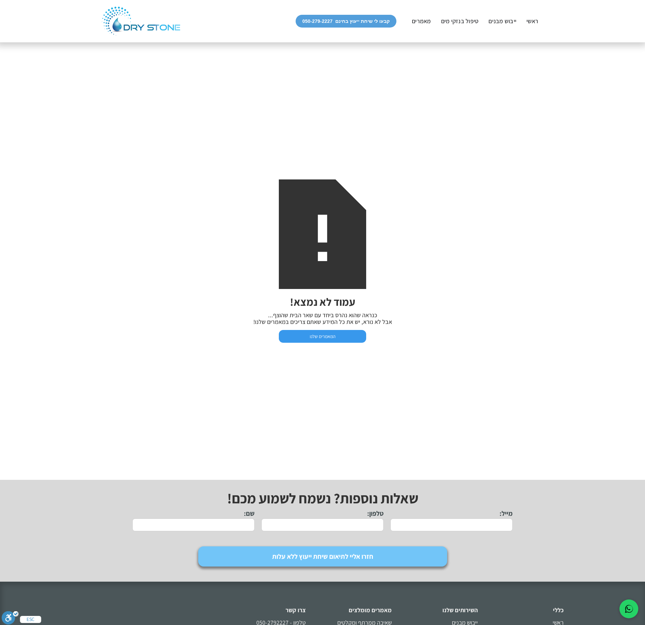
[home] (141, 21)
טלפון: (375, 513)
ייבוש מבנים (502, 21)
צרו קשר (296, 610)
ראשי (532, 21)
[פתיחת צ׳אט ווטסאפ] (628, 608)
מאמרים (421, 21)
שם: (249, 513)
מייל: (506, 513)
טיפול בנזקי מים (460, 21)
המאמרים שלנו (323, 336)
